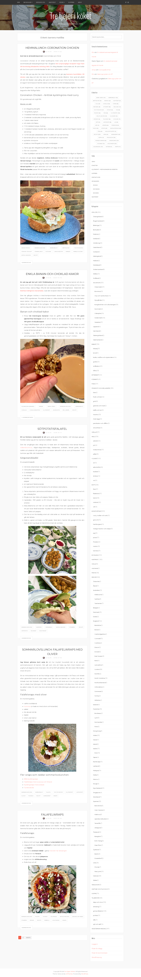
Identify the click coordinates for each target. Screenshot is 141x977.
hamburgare (97, 524)
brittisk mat (66, 248)
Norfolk (97, 674)
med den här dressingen (58, 851)
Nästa (28, 937)
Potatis (95, 542)
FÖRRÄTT (95, 379)
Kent (96, 660)
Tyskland (96, 849)
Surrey (97, 696)
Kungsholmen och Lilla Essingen (105, 304)
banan (41, 406)
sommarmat (47, 795)
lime (97, 125)
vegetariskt (42, 630)
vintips (118, 146)
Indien (95, 735)
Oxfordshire (99, 687)
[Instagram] (128, 2)
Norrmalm (98, 309)
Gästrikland (97, 247)
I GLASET (94, 458)
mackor (95, 414)
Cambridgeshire (100, 634)
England (117, 106)
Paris (96, 726)
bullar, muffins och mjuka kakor (103, 357)
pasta (95, 128)
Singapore (96, 792)
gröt (94, 401)
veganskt (33, 630)
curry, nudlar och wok (100, 515)
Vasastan (97, 322)
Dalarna (95, 234)
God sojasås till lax (105, 70)
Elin (49, 51)
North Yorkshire (100, 678)
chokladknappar (35, 410)
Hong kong (97, 731)
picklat (95, 915)
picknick (30, 795)
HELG (93, 436)
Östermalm (98, 287)
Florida (97, 867)
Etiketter (95, 165)
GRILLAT (94, 432)
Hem (18, 2)
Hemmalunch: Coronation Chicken (52, 47)
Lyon (96, 718)
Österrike (96, 581)
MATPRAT (95, 559)
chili (98, 103)
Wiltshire (97, 700)
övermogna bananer (27, 406)
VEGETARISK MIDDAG (99, 928)
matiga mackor (26, 255)
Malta (95, 775)
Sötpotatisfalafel (52, 428)
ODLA (94, 564)
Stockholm (111, 137)
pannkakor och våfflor (100, 423)
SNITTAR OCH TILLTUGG (99, 889)
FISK (93, 384)
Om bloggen (27, 2)
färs (105, 113)
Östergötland (97, 216)
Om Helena (96, 189)
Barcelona (98, 805)
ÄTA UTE (94, 212)
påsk (100, 131)
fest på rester (78, 248)
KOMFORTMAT (96, 511)
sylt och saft (97, 924)
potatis (104, 128)
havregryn (56, 410)
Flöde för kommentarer (99, 953)
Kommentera (26, 262)
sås (94, 920)
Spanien (96, 801)
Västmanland (97, 340)
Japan (95, 757)
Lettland (96, 766)
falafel (48, 792)
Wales (95, 880)
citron (115, 103)
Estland (95, 704)
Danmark (96, 612)
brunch (107, 100)
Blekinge (96, 225)
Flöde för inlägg (97, 948)
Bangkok (98, 836)
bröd (94, 353)
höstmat (97, 119)
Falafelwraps (52, 814)
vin (94, 480)
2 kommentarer (27, 417)
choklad (24, 410)
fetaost (45, 916)
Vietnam (109, 146)
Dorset (97, 652)
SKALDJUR (95, 884)
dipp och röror (98, 902)
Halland (95, 260)
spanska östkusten (101, 819)
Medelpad (96, 265)
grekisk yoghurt (26, 251)
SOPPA (94, 893)
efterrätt (107, 106)
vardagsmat (114, 140)
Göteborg (96, 243)
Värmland (96, 331)
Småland (96, 278)
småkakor (96, 366)
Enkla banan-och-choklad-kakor (52, 274)
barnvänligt (54, 248)
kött (98, 122)
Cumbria (97, 643)
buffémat (117, 100)
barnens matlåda (40, 248)
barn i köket (51, 406)
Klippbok (71, 2)
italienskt (106, 119)
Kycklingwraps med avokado (34, 785)
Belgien (95, 608)
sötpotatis (24, 630)
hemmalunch (39, 251)
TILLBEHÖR (95, 898)
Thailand (96, 832)
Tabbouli (46, 920)
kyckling (48, 251)
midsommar (97, 449)
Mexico (95, 779)
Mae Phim (98, 845)
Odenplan (98, 313)
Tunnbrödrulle (29, 788)
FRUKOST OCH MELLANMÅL (101, 388)
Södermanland (98, 269)
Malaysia (96, 770)
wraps (55, 795)
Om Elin (95, 185)
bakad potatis (25, 248)
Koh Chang (98, 841)
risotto (95, 546)
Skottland (96, 797)
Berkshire (98, 625)
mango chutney (78, 251)
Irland (95, 740)
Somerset (98, 691)
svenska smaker (100, 140)
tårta (94, 370)
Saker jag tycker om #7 (105, 74)
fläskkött (96, 493)
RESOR (62, 2)
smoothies (96, 427)
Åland (95, 586)
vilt (94, 507)
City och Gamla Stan (101, 296)
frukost (97, 113)
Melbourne (98, 594)
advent (95, 441)
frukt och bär (97, 397)
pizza (95, 537)
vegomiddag (98, 146)
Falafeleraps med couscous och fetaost (38, 782)
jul (94, 445)
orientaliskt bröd (77, 916)
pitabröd (72, 627)
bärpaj (95, 348)
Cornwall (97, 638)
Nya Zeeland (97, 788)
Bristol (97, 629)
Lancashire (98, 665)
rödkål (32, 920)
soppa (101, 137)
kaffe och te (97, 410)
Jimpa (94, 70)
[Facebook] (125, 2)
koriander (49, 627)
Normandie (98, 722)
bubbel (95, 471)
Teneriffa (97, 823)
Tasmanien (98, 603)
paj (94, 533)
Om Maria (96, 193)
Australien (96, 590)
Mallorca (97, 814)
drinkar (95, 476)
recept (36, 255)
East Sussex (98, 656)
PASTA (94, 573)
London (105, 125)
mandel (68, 251)
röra (105, 134)
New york (98, 871)
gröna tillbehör (98, 911)
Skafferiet (52, 2)
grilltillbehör (101, 116)
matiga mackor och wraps (101, 528)
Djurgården (98, 300)
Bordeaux (98, 713)
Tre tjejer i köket (70, 16)
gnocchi (96, 520)
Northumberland (100, 682)
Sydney (97, 599)
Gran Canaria (99, 810)
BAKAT (94, 344)
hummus (27, 706)
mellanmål (66, 410)
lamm (95, 498)
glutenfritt (46, 410)
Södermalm (99, 318)
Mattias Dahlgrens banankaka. (32, 291)
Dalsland (96, 238)
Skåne (95, 274)
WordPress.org (97, 957)
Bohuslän (96, 230)
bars (94, 392)
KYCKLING (95, 555)
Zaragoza (98, 827)
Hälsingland (97, 256)
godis (95, 362)
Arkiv (80, 2)
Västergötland (98, 335)
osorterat (95, 568)
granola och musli (99, 405)
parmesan (115, 125)
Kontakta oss (40, 2)
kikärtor (39, 627)
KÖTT (93, 485)
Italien (95, 748)
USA (94, 863)
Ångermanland (98, 221)
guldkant (114, 116)
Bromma (97, 291)
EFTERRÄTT (95, 375)
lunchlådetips (58, 251)
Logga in (95, 944)
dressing (96, 106)
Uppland (96, 326)
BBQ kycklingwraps (31, 779)
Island (95, 744)
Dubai (95, 616)
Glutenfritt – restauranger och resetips (104, 169)
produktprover (115, 128)
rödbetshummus (26, 447)
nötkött (95, 502)
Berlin (97, 854)
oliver (23, 795)
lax (116, 122)
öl (93, 463)
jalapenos (54, 916)
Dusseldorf (98, 858)
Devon (97, 647)
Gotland (96, 252)
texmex (95, 550)
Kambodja (96, 761)
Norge (95, 783)
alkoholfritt (96, 467)
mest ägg (96, 419)
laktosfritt (79, 792)
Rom (96, 753)
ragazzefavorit (110, 131)
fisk (118, 110)
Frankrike (96, 709)
